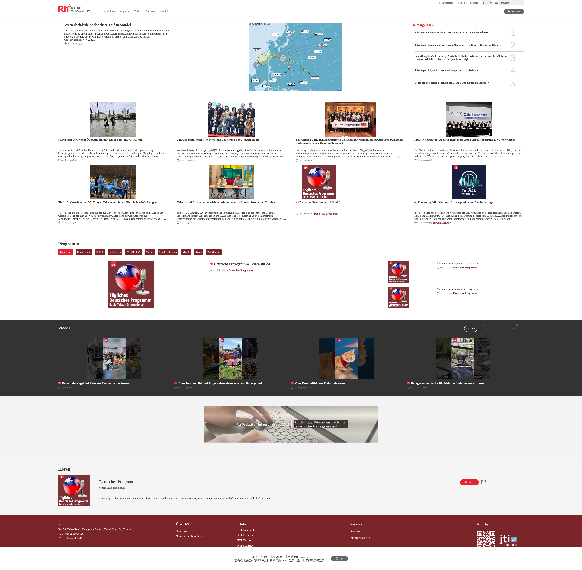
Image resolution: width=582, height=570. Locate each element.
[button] (515, 326)
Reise (199, 252)
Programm (65, 252)
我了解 (339, 558)
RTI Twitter (244, 540)
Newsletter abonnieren (190, 536)
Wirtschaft (115, 252)
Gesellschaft (133, 252)
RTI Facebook (246, 530)
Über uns (181, 531)
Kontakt (355, 531)
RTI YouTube (245, 545)
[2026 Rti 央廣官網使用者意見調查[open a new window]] (291, 424)
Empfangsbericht (360, 537)
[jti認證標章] (510, 541)
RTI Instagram (246, 535)
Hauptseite (448, 2)
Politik (100, 252)
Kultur (149, 252)
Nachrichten (83, 252)
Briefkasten (213, 252)
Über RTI (184, 524)
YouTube (470, 328)
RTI (61, 524)
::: (439, 2)
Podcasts (474, 2)
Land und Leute (168, 252)
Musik (186, 252)
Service (356, 524)
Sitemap (461, 2)
